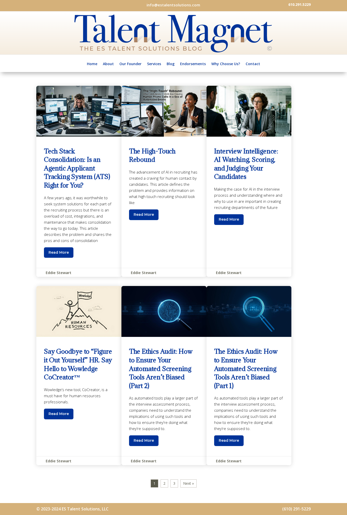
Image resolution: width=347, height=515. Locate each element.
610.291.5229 (299, 4)
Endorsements (193, 63)
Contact (253, 63)
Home (92, 63)
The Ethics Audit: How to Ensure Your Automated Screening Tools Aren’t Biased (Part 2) (164, 375)
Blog (171, 63)
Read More (59, 252)
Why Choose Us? (225, 63)
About (108, 63)
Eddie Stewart (58, 272)
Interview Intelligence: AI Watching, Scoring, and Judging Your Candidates (249, 181)
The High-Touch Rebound (164, 181)
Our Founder (130, 63)
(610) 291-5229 (296, 509)
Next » (188, 483)
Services (154, 63)
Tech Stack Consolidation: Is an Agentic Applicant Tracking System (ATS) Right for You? (78, 181)
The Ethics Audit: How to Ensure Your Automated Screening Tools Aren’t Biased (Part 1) (249, 375)
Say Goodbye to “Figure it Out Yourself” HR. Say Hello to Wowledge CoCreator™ (78, 375)
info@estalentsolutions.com (173, 4)
